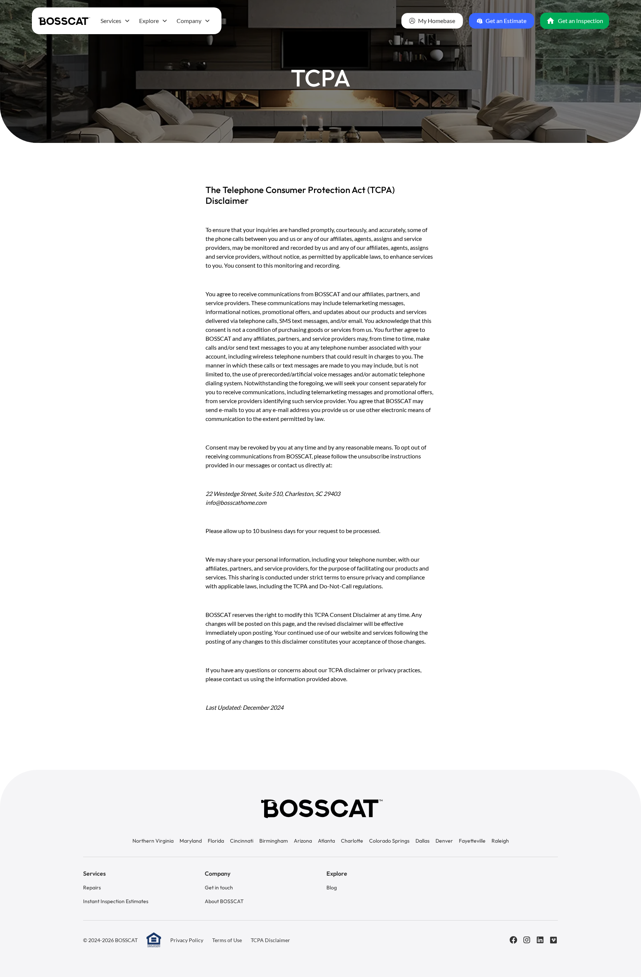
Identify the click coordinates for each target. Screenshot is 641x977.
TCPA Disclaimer (270, 940)
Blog (331, 887)
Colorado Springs (389, 840)
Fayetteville (472, 840)
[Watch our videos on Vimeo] (553, 939)
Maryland (191, 840)
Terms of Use (227, 940)
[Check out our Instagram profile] (526, 939)
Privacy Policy (186, 940)
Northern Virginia (153, 840)
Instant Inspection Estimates (115, 901)
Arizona (303, 840)
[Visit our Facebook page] (513, 939)
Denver (444, 840)
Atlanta (326, 840)
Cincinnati (241, 840)
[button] (115, 20)
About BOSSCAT (224, 901)
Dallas (422, 840)
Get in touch (219, 887)
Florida (216, 840)
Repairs (92, 887)
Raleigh (500, 840)
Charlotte (352, 840)
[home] (64, 20)
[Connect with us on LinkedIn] (540, 939)
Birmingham (273, 840)
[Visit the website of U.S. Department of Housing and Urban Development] (154, 939)
